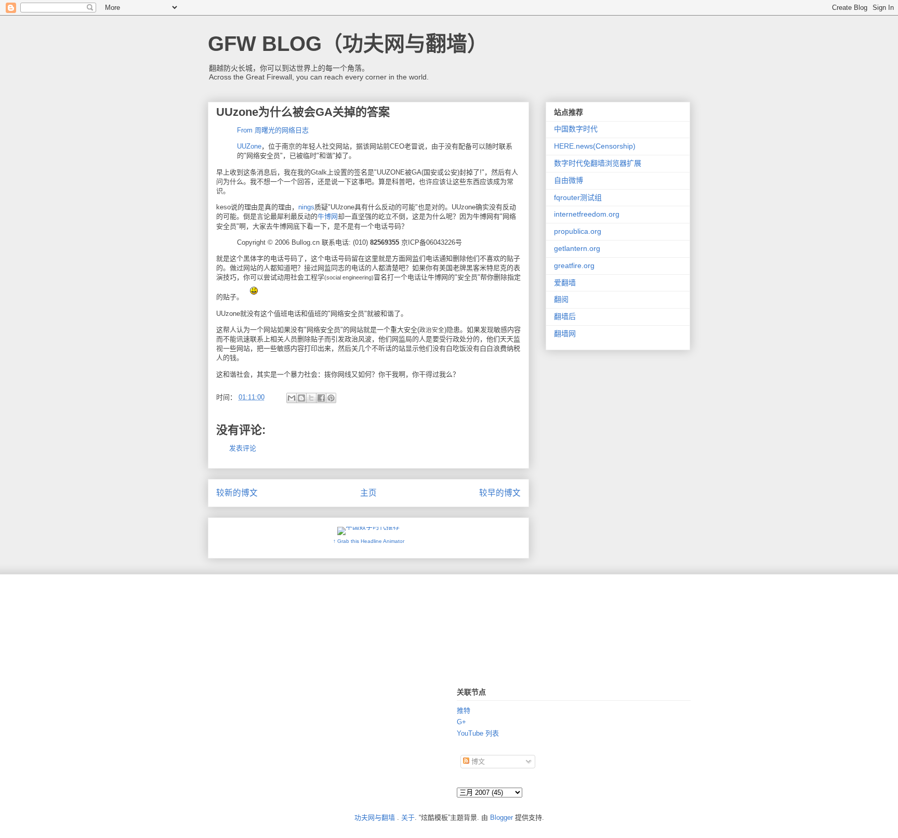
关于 (408, 817)
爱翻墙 (565, 282)
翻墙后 (565, 316)
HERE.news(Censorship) (595, 146)
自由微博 (568, 180)
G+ (461, 722)
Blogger (501, 817)
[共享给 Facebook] (321, 398)
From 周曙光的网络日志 (273, 130)
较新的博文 (237, 492)
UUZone (249, 146)
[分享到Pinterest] (331, 398)
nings (306, 207)
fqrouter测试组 (578, 197)
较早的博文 (500, 492)
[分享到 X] (311, 398)
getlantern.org (577, 248)
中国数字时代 (576, 129)
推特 (463, 710)
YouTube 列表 (478, 733)
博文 (477, 761)
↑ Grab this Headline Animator (368, 541)
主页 (368, 492)
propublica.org (577, 231)
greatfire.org (574, 265)
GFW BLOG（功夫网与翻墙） (348, 43)
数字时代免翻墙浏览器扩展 (597, 163)
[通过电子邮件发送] (291, 398)
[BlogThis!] (301, 398)
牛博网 (328, 216)
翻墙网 (565, 333)
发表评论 (242, 448)
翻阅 (561, 299)
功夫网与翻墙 (374, 817)
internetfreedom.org (586, 214)
